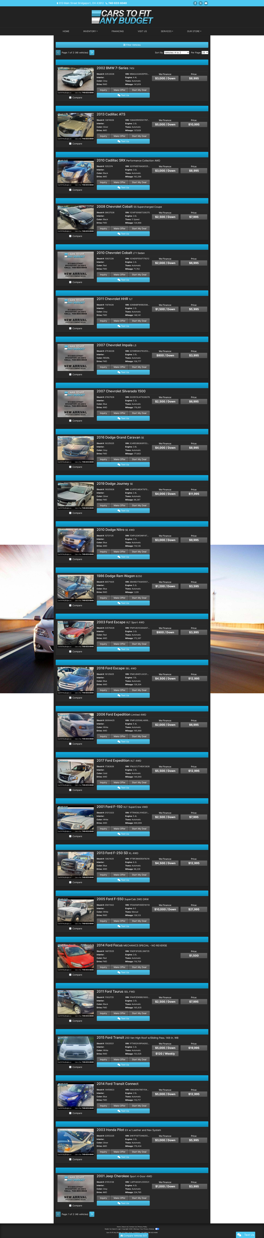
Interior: (100, 77)
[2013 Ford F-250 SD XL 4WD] (75, 865)
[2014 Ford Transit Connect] (75, 1096)
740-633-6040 (117, 3)
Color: (100, 81)
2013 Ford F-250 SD (117, 853)
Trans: (128, 81)
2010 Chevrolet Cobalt (121, 253)
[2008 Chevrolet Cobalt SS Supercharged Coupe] (75, 218)
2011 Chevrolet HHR (115, 299)
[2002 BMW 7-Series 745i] (75, 80)
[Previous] (58, 52)
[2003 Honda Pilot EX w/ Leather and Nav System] (75, 1142)
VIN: (127, 74)
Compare (77, 97)
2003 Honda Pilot (129, 1130)
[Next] (91, 52)
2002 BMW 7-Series (115, 68)
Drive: (99, 84)
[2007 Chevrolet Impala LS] (75, 357)
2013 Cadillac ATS (111, 114)
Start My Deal (139, 90)
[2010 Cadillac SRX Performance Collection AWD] (75, 172)
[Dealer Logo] (132, 16)
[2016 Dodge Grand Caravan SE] (75, 449)
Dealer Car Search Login (113, 1229)
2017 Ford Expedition (119, 760)
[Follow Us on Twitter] (201, 3)
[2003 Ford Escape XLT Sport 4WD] (75, 634)
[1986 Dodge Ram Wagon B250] (75, 588)
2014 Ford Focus (132, 945)
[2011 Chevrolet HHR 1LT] (75, 311)
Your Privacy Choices (147, 1229)
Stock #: (100, 74)
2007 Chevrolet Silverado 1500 (121, 391)
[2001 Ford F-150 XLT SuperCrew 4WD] (75, 818)
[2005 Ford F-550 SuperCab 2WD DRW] (75, 911)
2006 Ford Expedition (121, 714)
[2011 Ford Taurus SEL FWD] (75, 1003)
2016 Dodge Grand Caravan (120, 437)
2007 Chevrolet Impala (116, 345)
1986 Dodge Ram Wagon (119, 576)
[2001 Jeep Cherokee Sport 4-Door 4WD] (75, 1188)
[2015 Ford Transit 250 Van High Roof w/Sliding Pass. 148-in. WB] (75, 1049)
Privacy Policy (142, 1227)
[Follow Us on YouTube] (206, 3)
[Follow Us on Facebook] (195, 3)
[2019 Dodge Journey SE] (75, 495)
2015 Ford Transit (137, 1038)
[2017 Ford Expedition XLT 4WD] (75, 772)
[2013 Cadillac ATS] (75, 126)
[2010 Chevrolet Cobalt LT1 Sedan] (75, 265)
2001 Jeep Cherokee (124, 1176)
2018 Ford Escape (116, 668)
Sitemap (136, 1229)
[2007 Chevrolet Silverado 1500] (75, 403)
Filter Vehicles (133, 44)
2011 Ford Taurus (116, 991)
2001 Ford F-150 (122, 807)
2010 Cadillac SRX (128, 160)
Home (119, 1227)
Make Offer (119, 90)
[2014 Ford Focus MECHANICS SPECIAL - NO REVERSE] (75, 957)
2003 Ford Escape (120, 622)
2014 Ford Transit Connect (117, 1084)
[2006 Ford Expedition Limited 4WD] (75, 726)
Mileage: (129, 84)
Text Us (124, 95)
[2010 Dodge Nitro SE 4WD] (75, 541)
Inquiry (103, 90)
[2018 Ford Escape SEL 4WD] (75, 680)
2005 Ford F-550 (123, 899)
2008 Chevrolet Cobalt (129, 207)
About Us (125, 1227)
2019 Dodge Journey (115, 484)
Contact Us (133, 1227)
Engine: (128, 77)
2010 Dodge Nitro (116, 530)
